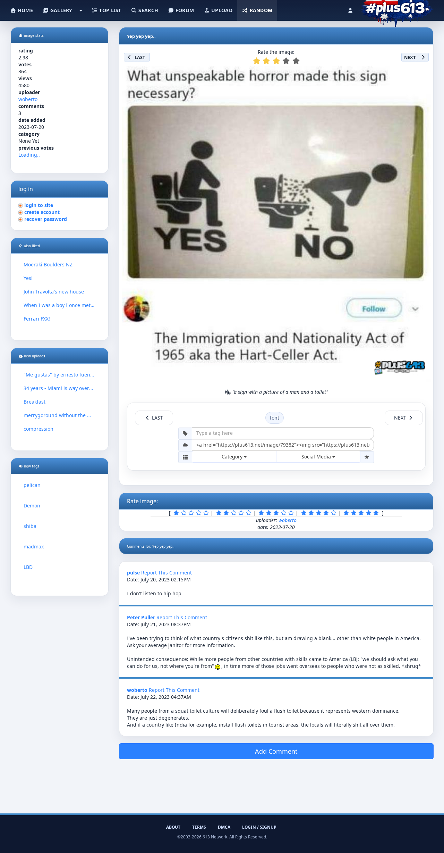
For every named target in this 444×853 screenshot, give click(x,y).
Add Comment (276, 751)
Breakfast (34, 401)
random (260, 10)
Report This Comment (166, 572)
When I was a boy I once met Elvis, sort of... (59, 305)
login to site (38, 205)
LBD (28, 567)
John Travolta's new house (54, 291)
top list (109, 10)
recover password (45, 219)
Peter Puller (141, 617)
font (274, 417)
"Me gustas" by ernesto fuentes (59, 374)
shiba (30, 526)
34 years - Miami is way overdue (59, 388)
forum (184, 10)
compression (38, 428)
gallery (60, 10)
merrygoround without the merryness (59, 415)
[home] (396, 8)
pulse (133, 572)
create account (42, 212)
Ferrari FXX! (37, 318)
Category (233, 456)
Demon (32, 505)
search (147, 10)
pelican (32, 485)
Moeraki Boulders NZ (48, 264)
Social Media (316, 456)
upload (221, 10)
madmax (34, 546)
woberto (27, 99)
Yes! (28, 278)
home (24, 10)
